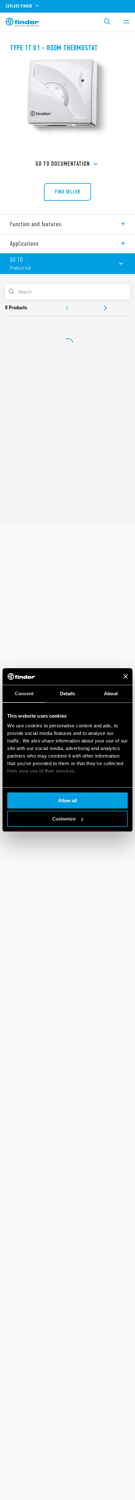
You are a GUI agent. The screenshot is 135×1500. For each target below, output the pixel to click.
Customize (64, 818)
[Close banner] (125, 676)
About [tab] (111, 693)
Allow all (67, 800)
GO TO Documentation (62, 163)
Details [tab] (67, 693)
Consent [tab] (24, 693)
